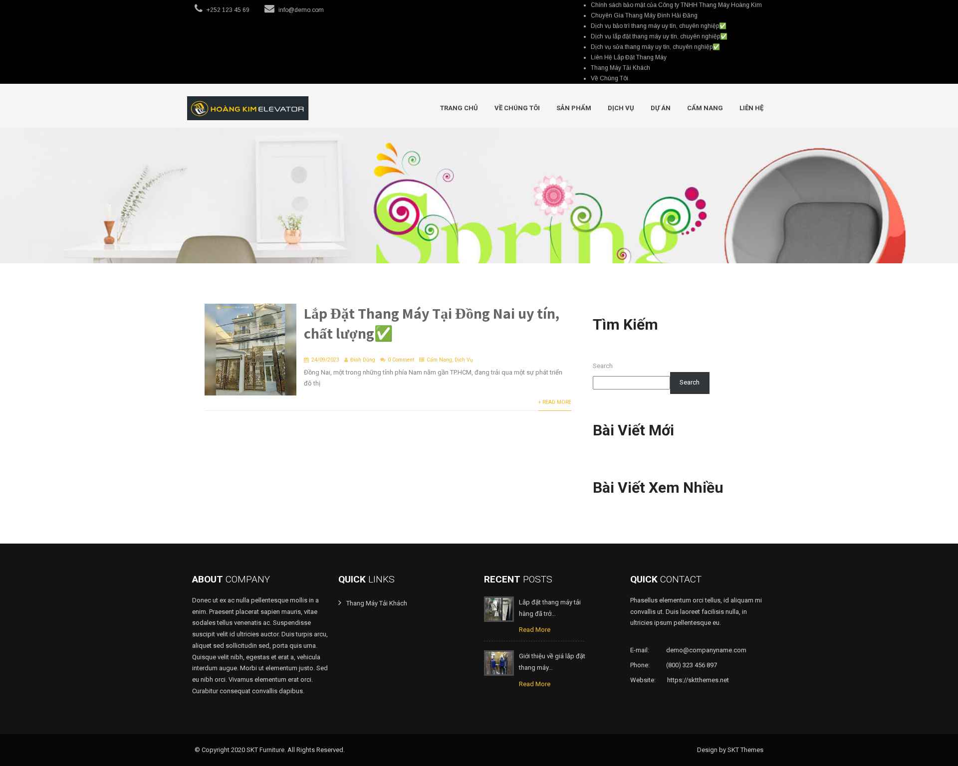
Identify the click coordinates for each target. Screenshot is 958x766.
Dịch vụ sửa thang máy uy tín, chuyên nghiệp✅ (655, 46)
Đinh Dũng (362, 360)
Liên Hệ (751, 108)
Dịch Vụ (621, 108)
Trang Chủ (459, 108)
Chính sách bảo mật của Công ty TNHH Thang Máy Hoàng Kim (676, 4)
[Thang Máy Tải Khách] (248, 108)
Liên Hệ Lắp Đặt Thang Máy (629, 57)
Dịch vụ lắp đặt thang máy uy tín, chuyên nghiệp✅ (659, 36)
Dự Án (661, 108)
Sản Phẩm (573, 108)
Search (603, 366)
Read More (534, 629)
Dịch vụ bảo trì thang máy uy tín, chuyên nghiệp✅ (658, 25)
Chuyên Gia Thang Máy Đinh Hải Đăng (644, 15)
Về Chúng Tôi (609, 78)
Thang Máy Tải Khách (620, 67)
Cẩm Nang (705, 108)
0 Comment (401, 360)
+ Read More (554, 402)
